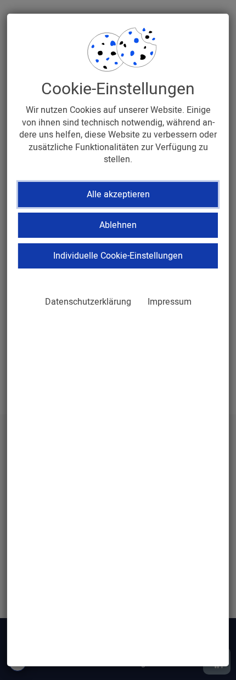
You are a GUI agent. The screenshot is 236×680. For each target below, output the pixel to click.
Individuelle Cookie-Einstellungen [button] (118, 255)
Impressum (170, 302)
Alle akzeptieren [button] (118, 194)
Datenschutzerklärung (88, 302)
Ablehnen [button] (118, 225)
